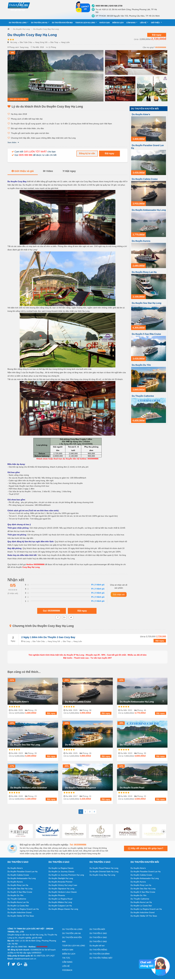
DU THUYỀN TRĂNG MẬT (101, 958)
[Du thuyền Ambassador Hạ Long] (148, 224)
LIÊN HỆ (143, 23)
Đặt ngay (156, 35)
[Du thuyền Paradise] (101, 831)
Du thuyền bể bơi (97, 945)
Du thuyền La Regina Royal (60, 899)
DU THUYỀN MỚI (97, 929)
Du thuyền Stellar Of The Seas (21, 916)
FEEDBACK (67, 970)
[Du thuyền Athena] (74, 831)
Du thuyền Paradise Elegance (80, 788)
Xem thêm (12, 142)
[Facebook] (57, 617)
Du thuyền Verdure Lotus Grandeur (28, 788)
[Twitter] (71, 617)
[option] (21, 831)
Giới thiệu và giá (24, 171)
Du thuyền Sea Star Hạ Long (146, 303)
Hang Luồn (65, 42)
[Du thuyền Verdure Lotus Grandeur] (33, 777)
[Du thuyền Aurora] (148, 255)
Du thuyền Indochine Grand (19, 912)
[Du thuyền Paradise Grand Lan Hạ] (148, 162)
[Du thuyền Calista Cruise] (148, 193)
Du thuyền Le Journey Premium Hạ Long (66, 875)
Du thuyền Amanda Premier (60, 882)
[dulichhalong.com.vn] (40, 6)
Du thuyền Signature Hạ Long (61, 888)
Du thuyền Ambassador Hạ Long (149, 210)
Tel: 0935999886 (78, 845)
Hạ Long (13, 42)
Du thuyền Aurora (141, 241)
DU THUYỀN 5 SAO (98, 933)
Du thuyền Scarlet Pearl (132, 788)
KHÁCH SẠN (105, 23)
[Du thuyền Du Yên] (148, 379)
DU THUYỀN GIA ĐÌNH (100, 954)
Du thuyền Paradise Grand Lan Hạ (22, 871)
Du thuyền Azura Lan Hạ (18, 902)
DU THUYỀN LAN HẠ (39, 23)
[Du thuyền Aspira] (154, 831)
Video (49, 171)
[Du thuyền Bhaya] (21, 831)
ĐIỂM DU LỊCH (118, 23)
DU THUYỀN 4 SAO (98, 937)
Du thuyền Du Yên (141, 365)
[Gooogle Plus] (64, 617)
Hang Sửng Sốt (41, 42)
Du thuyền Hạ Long (21, 29)
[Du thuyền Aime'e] (148, 128)
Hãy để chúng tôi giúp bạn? (146, 848)
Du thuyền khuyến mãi (145, 109)
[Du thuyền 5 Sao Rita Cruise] (148, 348)
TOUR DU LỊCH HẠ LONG (85, 23)
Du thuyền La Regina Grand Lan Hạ (23, 909)
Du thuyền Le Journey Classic (61, 871)
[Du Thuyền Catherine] (148, 410)
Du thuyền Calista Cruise (145, 179)
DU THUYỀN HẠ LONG (18, 23)
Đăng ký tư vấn (87, 153)
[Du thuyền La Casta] (127, 831)
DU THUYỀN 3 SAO (98, 941)
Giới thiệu (155, 23)
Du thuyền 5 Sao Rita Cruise (146, 334)
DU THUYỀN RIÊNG (98, 950)
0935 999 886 (25, 155)
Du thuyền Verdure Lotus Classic (63, 892)
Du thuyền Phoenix (57, 895)
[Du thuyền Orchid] (47, 831)
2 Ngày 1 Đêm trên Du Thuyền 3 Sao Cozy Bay (48, 637)
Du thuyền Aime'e (141, 114)
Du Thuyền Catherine (143, 396)
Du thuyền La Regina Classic (61, 868)
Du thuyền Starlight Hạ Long (61, 878)
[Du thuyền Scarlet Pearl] (142, 777)
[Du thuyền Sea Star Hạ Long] (148, 317)
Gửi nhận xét (119, 594)
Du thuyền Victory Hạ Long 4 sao (63, 885)
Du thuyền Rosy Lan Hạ (144, 272)
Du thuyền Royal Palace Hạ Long (104, 868)
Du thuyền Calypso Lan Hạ (60, 906)
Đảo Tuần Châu (26, 42)
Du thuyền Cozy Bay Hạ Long (46, 29)
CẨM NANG (130, 23)
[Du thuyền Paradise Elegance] (87, 777)
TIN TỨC (66, 958)
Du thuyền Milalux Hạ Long (60, 902)
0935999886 (160, 47)
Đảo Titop (54, 42)
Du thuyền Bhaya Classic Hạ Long (63, 909)
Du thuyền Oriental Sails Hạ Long (104, 871)
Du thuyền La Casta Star (18, 906)
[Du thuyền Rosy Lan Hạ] (148, 286)
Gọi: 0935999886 (51, 611)
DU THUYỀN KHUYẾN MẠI (62, 23)
